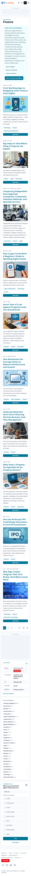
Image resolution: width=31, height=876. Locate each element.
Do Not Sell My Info (6, 857)
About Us (3, 853)
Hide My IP (17, 671)
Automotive (7, 241)
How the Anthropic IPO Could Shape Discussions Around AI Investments (15, 522)
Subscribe (5, 860)
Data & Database (15, 399)
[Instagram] (15, 865)
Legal (11, 178)
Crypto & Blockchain (9, 288)
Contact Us (17, 857)
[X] (7, 865)
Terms (10, 853)
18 (23, 628)
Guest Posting (13, 855)
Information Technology (11, 617)
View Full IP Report (8, 693)
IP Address (7, 740)
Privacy (6, 756)
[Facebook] (3, 865)
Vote (15, 838)
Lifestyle (7, 748)
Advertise (4, 855)
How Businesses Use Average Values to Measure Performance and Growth (14, 363)
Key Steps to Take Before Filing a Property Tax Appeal (15, 146)
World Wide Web (9, 777)
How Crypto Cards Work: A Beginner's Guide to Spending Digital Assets (15, 256)
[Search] (21, 2)
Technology (7, 127)
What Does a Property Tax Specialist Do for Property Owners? (14, 467)
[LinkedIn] (11, 865)
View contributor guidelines (14, 78)
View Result (15, 842)
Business (6, 346)
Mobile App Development (11, 131)
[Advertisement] (15, 11)
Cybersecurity (8, 719)
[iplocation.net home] (7, 2)
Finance (14, 127)
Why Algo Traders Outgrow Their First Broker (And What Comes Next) (15, 575)
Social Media (8, 769)
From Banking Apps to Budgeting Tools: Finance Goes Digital (15, 91)
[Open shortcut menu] (28, 2)
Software (7, 772)
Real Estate (19, 178)
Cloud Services (9, 711)
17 (19, 628)
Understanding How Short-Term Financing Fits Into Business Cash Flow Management (14, 415)
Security (23, 853)
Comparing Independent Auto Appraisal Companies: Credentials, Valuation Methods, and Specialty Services (15, 196)
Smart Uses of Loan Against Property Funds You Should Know (14, 307)
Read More (15, 134)
